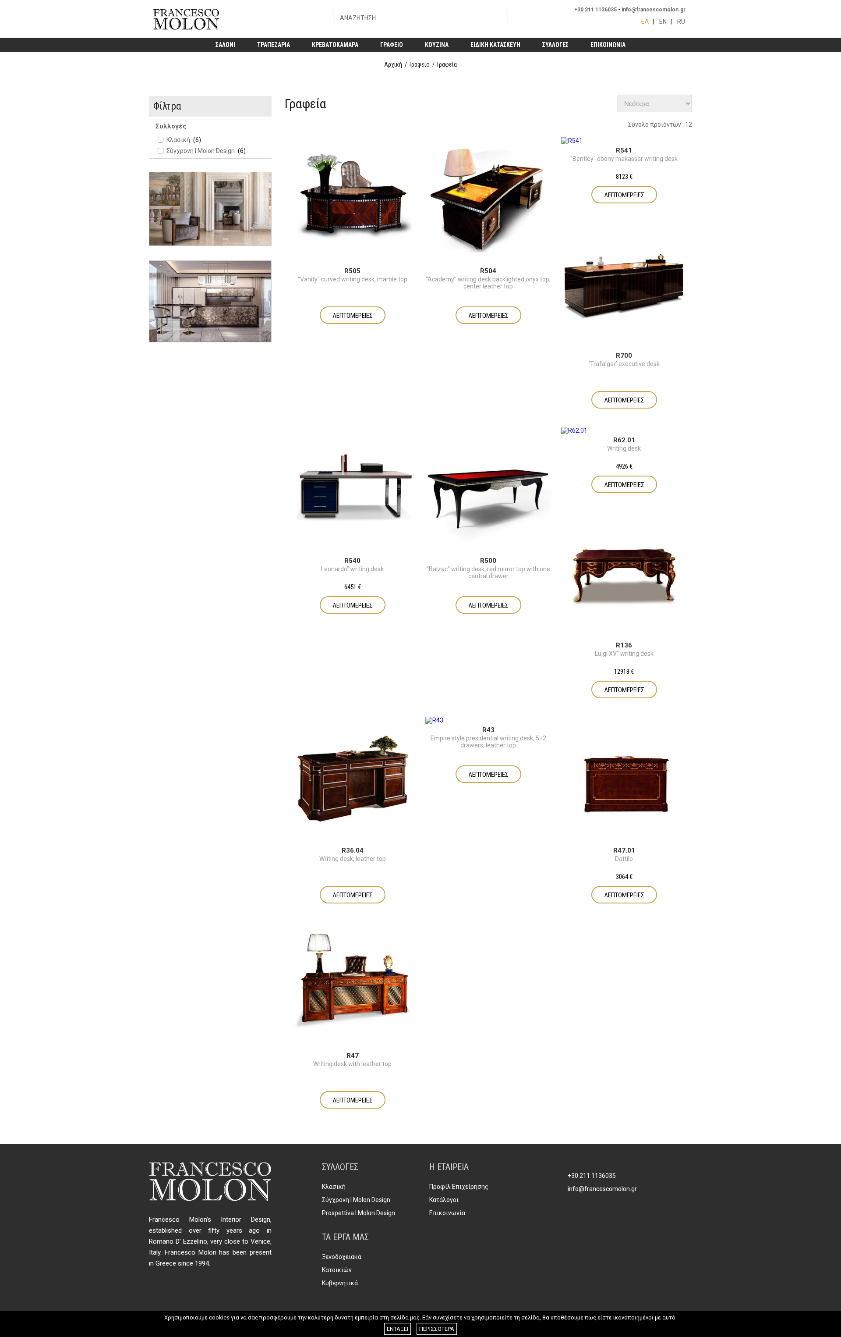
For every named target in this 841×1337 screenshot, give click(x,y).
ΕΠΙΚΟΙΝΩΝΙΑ (607, 44)
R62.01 (624, 440)
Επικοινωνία (447, 1212)
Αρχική (393, 64)
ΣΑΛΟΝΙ (225, 44)
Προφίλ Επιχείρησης (458, 1186)
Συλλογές (171, 126)
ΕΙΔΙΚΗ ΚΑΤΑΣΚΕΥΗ (495, 44)
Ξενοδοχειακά (341, 1256)
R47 (352, 1056)
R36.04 (353, 850)
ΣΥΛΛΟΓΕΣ (555, 44)
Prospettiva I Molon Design (358, 1212)
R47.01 (624, 850)
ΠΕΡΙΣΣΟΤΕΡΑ (436, 1329)
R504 (488, 271)
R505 (352, 271)
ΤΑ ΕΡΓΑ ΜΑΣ (345, 1237)
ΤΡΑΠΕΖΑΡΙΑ (273, 44)
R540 (352, 561)
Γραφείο (420, 64)
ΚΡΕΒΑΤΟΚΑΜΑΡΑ (335, 44)
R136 (624, 645)
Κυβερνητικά (340, 1283)
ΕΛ (645, 21)
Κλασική (334, 1186)
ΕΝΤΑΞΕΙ (397, 1329)
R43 (488, 730)
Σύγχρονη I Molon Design (356, 1199)
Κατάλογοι (444, 1199)
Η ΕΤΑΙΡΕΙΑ (449, 1167)
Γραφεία (447, 64)
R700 (624, 355)
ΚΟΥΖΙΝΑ (437, 44)
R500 (488, 561)
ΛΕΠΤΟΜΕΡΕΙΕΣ (352, 316)
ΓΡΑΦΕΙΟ (391, 44)
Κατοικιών (337, 1269)
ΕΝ (663, 21)
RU (681, 21)
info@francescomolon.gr (654, 10)
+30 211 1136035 (595, 10)
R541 (624, 150)
